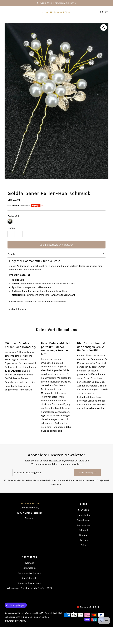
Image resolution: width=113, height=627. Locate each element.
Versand (48, 613)
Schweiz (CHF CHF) (90, 606)
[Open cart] (106, 12)
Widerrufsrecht (31, 613)
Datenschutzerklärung (29, 572)
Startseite (83, 509)
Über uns (83, 540)
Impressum (29, 567)
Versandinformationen (29, 582)
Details (11, 254)
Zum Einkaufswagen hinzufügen (56, 244)
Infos (83, 545)
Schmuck (83, 529)
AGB (41, 613)
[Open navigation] (16, 12)
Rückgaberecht (29, 577)
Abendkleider (83, 519)
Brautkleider (83, 514)
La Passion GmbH (39, 616)
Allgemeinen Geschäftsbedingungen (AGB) (29, 587)
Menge (11, 227)
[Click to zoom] (103, 27)
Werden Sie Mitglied (87, 472)
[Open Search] (101, 12)
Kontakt (83, 534)
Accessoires (83, 524)
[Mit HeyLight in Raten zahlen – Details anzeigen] (42, 205)
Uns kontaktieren (17, 309)
